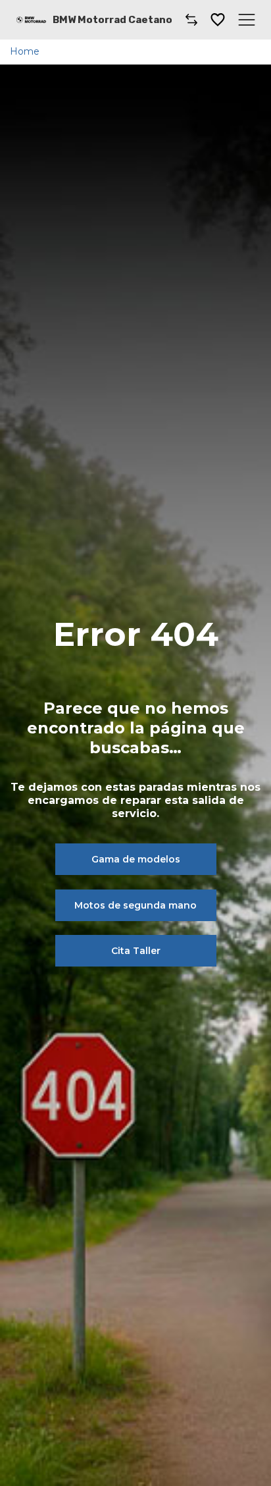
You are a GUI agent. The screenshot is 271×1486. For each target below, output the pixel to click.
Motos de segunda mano (135, 905)
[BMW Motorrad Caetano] (31, 20)
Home (24, 51)
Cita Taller (135, 951)
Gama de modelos (135, 859)
